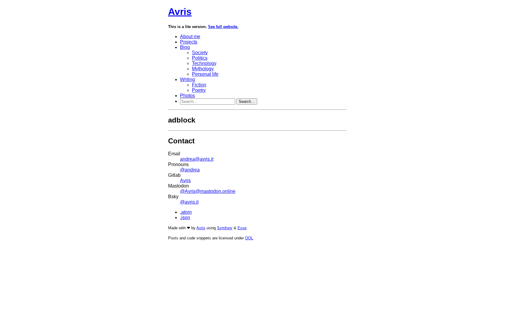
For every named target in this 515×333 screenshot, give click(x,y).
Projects (188, 41)
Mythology (203, 68)
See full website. (223, 26)
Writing (187, 79)
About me (190, 36)
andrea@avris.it (196, 159)
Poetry (199, 90)
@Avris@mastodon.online (207, 191)
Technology (204, 63)
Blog (185, 47)
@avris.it (189, 202)
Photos (187, 95)
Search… (247, 101)
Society (200, 52)
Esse (242, 228)
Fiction (199, 84)
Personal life (205, 74)
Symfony (224, 228)
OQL (249, 238)
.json (185, 217)
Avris (180, 11)
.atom (186, 212)
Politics (199, 58)
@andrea (190, 169)
